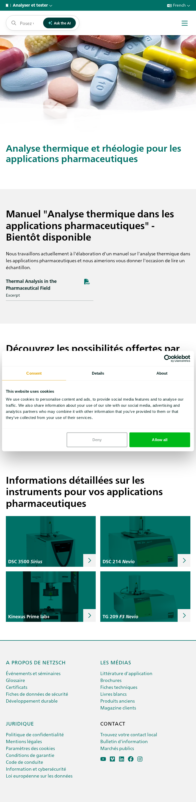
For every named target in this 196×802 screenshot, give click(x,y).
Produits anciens (117, 701)
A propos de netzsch (36, 662)
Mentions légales (24, 741)
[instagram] (140, 759)
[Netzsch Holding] (8, 5)
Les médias (115, 662)
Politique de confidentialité (35, 734)
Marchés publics (117, 748)
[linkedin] (122, 759)
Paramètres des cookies (30, 748)
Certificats (16, 687)
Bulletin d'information (124, 741)
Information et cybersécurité (36, 769)
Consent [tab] (34, 373)
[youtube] (103, 759)
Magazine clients (118, 707)
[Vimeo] (112, 759)
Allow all (159, 440)
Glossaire (15, 680)
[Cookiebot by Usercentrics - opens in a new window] (167, 358)
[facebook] (131, 759)
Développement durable (32, 701)
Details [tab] (98, 373)
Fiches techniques (118, 687)
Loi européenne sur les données (39, 775)
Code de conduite (24, 762)
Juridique (20, 723)
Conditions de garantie (30, 755)
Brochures (110, 680)
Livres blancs (113, 694)
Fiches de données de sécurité (37, 694)
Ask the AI (62, 22)
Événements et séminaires (33, 673)
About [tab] (162, 373)
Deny (97, 440)
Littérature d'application (126, 673)
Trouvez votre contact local (128, 734)
